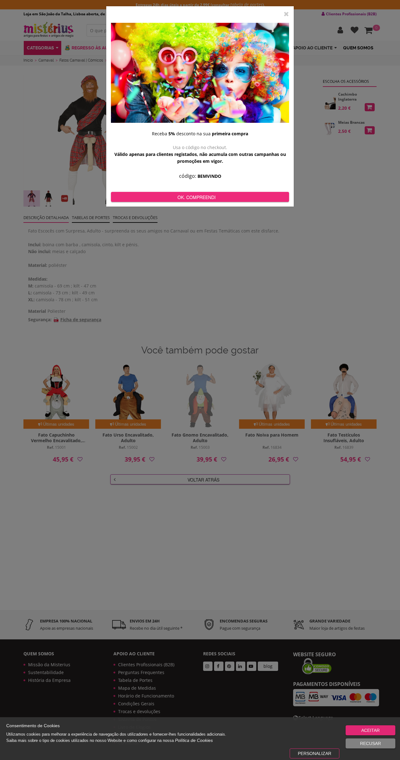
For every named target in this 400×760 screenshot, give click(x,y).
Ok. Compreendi (197, 197)
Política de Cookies (194, 740)
